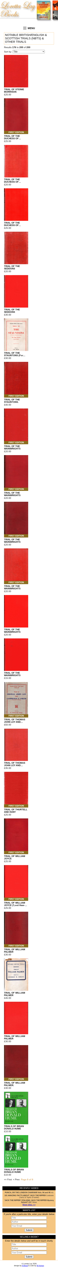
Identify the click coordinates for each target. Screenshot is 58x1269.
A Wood (25, 1266)
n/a (29, 1192)
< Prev (16, 1179)
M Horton (40, 1266)
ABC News (29, 1201)
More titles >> (29, 1205)
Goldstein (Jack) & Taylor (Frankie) (29, 1196)
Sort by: (8, 52)
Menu (31, 28)
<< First (8, 1179)
